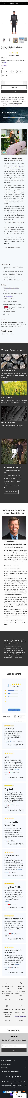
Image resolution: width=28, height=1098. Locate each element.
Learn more (20, 999)
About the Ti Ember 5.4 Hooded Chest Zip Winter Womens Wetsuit (14, 159)
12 (6, 75)
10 (20, 71)
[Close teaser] (12, 1093)
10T (3, 75)
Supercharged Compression (11, 288)
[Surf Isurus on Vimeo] (18, 1076)
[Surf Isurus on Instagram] (12, 1076)
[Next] (25, 22)
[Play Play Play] (14, 22)
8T (17, 71)
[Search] (22, 3)
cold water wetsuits (16, 167)
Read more (17, 769)
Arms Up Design (8, 296)
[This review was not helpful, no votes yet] (22, 745)
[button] (20, 1095)
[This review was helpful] (19, 745)
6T (10, 71)
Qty (2, 80)
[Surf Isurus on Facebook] (10, 1076)
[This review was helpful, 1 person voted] (19, 875)
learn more (7, 999)
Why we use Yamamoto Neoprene (13, 247)
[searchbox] (8, 716)
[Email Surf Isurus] (7, 1076)
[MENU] (0, 3)
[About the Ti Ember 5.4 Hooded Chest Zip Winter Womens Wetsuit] (14, 142)
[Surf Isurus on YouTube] (20, 1076)
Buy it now (14, 91)
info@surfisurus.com (20, 1016)
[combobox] (20, 721)
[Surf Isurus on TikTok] (15, 1076)
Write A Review (14, 710)
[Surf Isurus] (14, 3)
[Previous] (2, 22)
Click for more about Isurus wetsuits (13, 657)
